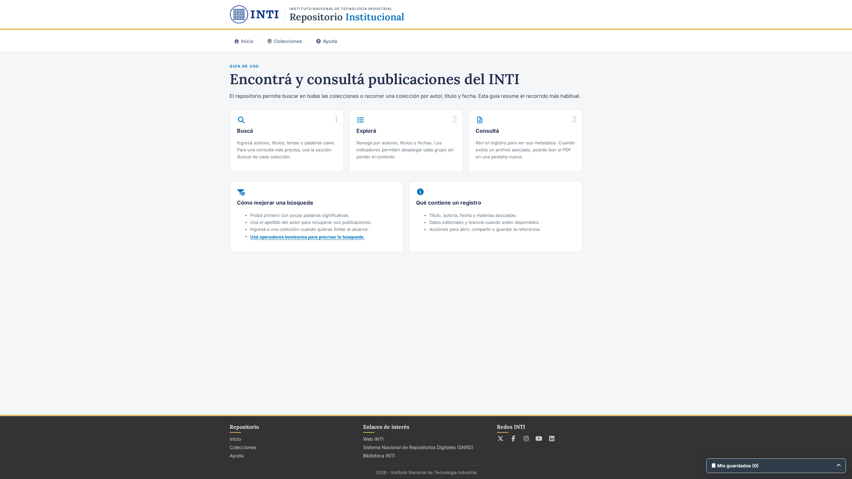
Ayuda (330, 41)
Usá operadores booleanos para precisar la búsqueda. (307, 237)
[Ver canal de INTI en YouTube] (539, 438)
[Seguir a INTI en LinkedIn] (552, 438)
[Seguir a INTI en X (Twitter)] (501, 438)
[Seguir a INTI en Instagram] (526, 438)
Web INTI (373, 439)
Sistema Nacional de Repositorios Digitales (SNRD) (418, 447)
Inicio (247, 41)
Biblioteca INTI (379, 455)
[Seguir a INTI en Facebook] (513, 438)
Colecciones (288, 41)
